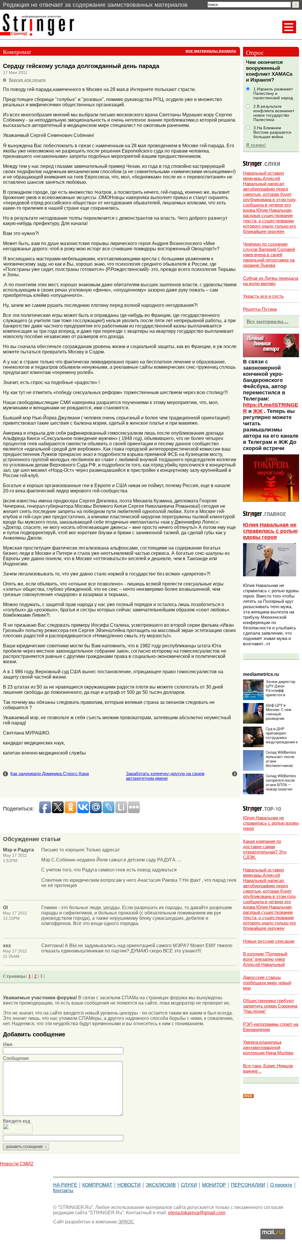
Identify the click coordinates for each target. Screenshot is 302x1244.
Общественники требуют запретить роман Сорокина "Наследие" (270, 1006)
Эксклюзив (161, 1184)
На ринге (65, 1184)
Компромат (97, 1184)
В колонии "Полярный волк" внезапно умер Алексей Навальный (265, 959)
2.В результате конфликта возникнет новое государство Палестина (273, 113)
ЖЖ (257, 411)
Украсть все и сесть (263, 296)
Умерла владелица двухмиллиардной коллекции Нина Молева (268, 1047)
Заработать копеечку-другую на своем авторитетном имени (165, 776)
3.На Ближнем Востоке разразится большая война (272, 132)
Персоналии (248, 1184)
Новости (129, 1184)
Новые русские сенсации (268, 941)
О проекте (281, 1184)
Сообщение (16, 1058)
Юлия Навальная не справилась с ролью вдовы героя (270, 531)
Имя (7, 1044)
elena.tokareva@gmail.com (196, 1212)
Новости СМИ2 (16, 1163)
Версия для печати (27, 80)
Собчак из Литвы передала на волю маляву (270, 281)
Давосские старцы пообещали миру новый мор (267, 982)
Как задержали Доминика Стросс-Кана (49, 773)
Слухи (189, 1184)
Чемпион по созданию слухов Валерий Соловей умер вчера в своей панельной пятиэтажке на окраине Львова (269, 254)
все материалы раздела (211, 51)
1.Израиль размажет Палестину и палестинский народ (273, 93)
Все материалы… (267, 321)
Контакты (63, 1190)
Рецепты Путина (260, 309)
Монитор (214, 1184)
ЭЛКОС (126, 1221)
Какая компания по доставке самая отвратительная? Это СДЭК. (264, 849)
